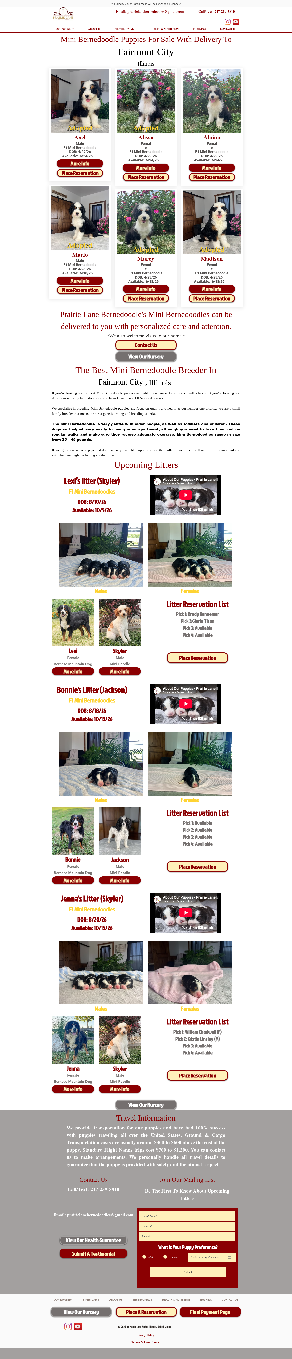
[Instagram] (228, 22)
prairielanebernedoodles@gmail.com (100, 1215)
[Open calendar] (229, 1257)
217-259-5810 (225, 11)
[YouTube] (236, 22)
